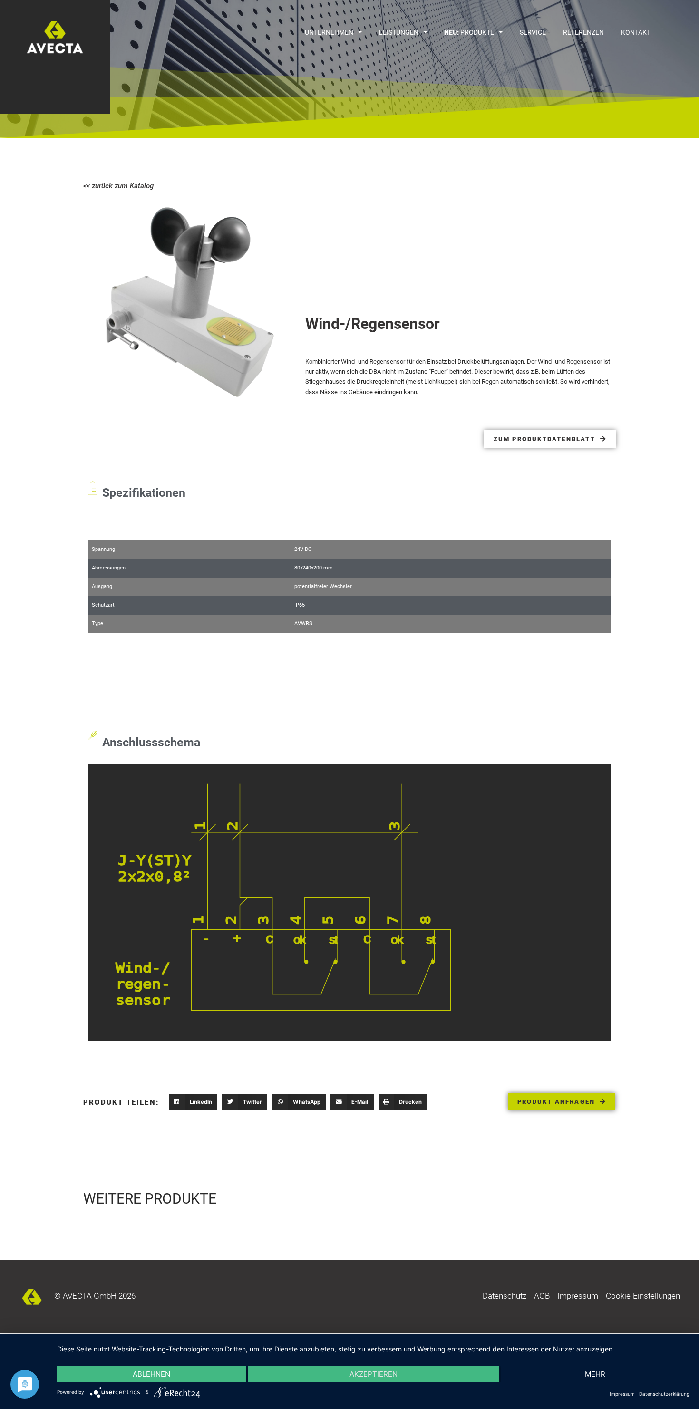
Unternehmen (329, 32)
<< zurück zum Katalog (118, 186)
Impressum (622, 1394)
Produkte (469, 32)
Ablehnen (151, 1374)
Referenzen (583, 32)
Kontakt (635, 32)
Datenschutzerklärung (664, 1394)
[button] (193, 1102)
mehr (595, 1374)
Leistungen (398, 32)
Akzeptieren (374, 1374)
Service (533, 32)
